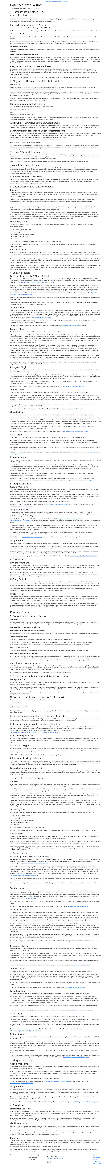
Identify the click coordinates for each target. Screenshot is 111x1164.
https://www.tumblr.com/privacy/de (72, 409)
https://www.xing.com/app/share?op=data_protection (25, 1031)
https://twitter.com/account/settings (70, 325)
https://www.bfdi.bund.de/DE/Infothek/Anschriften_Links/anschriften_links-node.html (34, 139)
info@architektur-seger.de (55, 1158)
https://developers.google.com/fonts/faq (57, 504)
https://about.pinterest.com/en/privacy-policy (76, 1057)
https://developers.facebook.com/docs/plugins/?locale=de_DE (36, 282)
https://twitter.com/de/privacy (42, 318)
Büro (46, 1)
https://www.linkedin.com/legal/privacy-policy (75, 431)
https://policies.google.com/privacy (32, 537)
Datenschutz (97, 1163)
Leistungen (51, 1)
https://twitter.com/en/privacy (27, 898)
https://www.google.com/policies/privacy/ (22, 506)
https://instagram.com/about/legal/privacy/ (72, 386)
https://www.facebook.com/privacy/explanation (23, 875)
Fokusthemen (58, 1)
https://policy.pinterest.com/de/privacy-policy (81, 480)
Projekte (64, 1)
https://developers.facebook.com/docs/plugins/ (34, 863)
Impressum (96, 1161)
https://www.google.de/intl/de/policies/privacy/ (83, 556)
